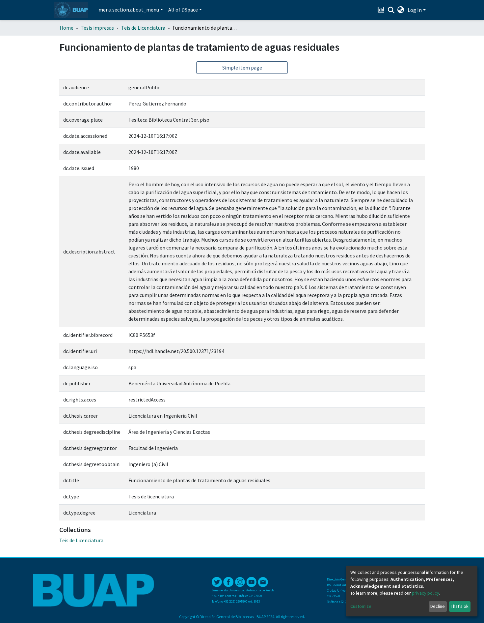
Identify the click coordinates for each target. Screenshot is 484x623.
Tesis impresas (97, 27)
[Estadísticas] (382, 10)
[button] (400, 10)
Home (66, 27)
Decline (437, 606)
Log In (415, 10)
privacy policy (425, 593)
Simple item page (242, 67)
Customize (360, 606)
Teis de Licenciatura (143, 27)
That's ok (460, 606)
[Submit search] (391, 10)
